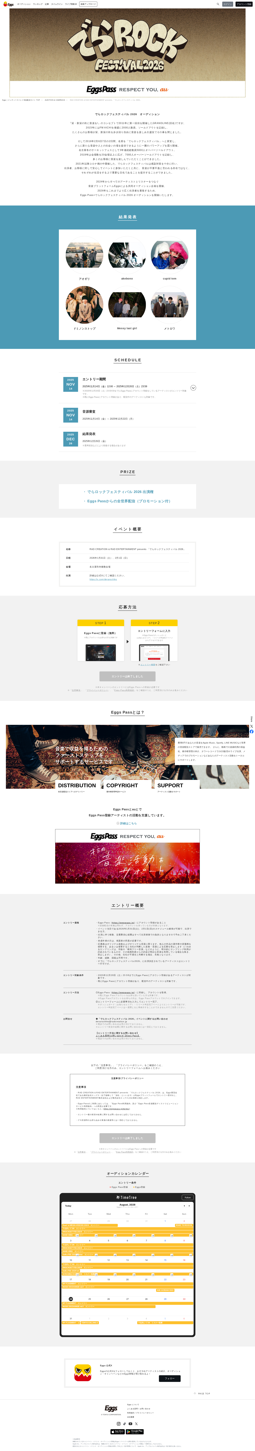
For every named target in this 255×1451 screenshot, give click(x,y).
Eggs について (133, 1404)
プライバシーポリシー (97, 690)
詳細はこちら (128, 823)
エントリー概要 (147, 665)
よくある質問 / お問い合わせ (139, 1409)
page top (204, 1393)
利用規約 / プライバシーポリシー (140, 1413)
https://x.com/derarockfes (103, 579)
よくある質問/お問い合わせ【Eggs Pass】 (118, 1036)
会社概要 (130, 1417)
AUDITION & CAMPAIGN (55, 100)
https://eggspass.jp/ (123, 922)
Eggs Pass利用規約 (124, 690)
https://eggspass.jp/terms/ (116, 1109)
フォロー (170, 1378)
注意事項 (76, 690)
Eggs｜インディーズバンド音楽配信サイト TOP (21, 100)
